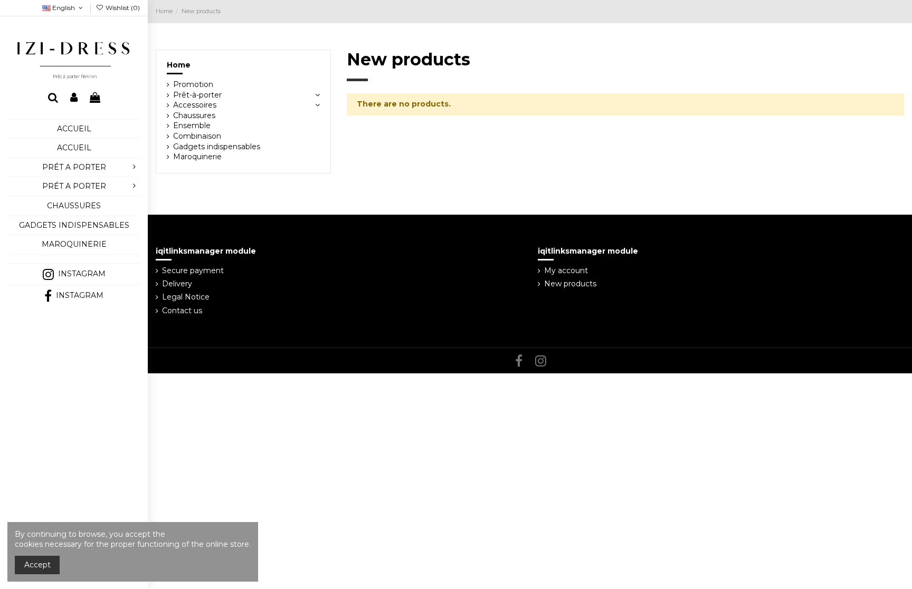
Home (179, 65)
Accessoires (194, 105)
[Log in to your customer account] (74, 98)
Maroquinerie (197, 156)
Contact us (182, 310)
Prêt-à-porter (197, 95)
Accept (37, 564)
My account (566, 270)
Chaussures (194, 115)
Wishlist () (122, 8)
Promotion (193, 84)
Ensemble (192, 125)
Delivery (177, 283)
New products (570, 283)
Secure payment (193, 270)
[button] (74, 258)
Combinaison (197, 136)
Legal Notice (186, 297)
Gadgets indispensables (216, 146)
